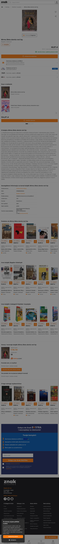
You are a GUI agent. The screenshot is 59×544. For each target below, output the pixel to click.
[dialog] (13, 530)
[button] (13, 540)
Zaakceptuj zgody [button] (13, 536)
